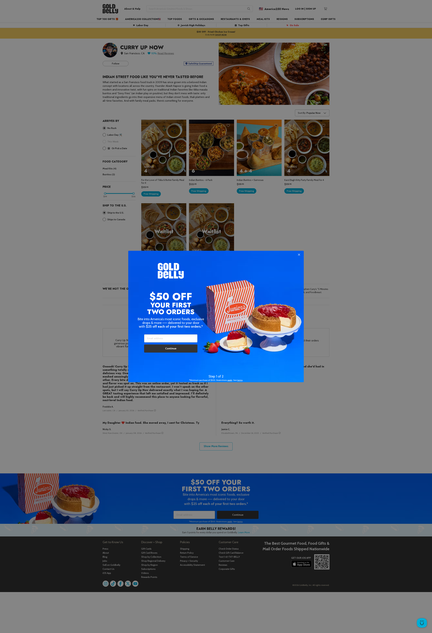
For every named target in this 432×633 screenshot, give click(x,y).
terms (239, 380)
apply (229, 380)
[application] (422, 623)
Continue (170, 348)
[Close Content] (299, 254)
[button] (216, 316)
